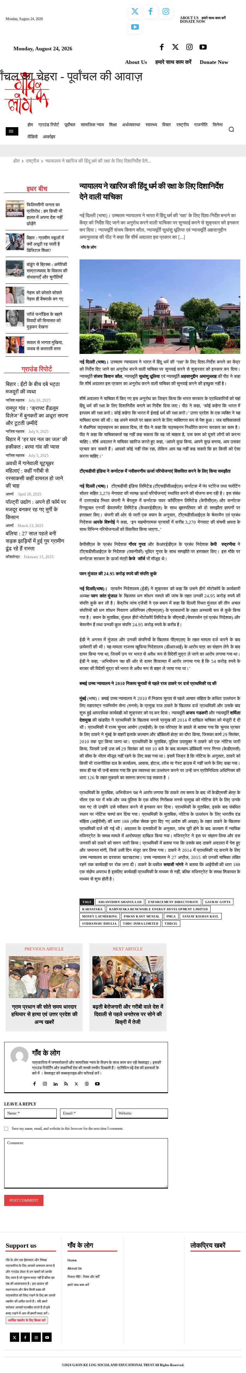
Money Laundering (99, 916)
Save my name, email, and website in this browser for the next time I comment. (67, 1128)
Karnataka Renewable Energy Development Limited (158, 909)
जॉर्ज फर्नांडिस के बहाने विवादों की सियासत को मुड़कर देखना (44, 320)
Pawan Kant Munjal (142, 916)
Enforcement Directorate (173, 902)
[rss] (66, 1082)
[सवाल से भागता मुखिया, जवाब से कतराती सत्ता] (15, 345)
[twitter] (76, 1082)
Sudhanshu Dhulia (99, 923)
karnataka (92, 909)
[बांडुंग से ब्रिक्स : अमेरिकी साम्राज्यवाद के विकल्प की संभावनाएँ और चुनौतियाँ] (15, 268)
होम (17, 160)
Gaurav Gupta (218, 902)
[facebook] (34, 1082)
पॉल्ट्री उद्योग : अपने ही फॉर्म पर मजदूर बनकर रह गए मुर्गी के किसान (36, 509)
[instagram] (45, 1082)
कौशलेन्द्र (13, 557)
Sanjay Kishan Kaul (200, 916)
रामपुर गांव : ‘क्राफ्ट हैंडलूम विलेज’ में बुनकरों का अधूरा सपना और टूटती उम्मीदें (37, 415)
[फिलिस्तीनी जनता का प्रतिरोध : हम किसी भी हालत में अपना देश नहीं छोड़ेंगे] (15, 208)
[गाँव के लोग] (19, 1067)
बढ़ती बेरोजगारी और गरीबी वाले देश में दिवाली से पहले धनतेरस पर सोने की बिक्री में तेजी (128, 1014)
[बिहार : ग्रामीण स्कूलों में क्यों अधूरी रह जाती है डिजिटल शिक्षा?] (15, 241)
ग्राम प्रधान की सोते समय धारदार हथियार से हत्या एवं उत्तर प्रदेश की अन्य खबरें (44, 1014)
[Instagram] (36, 1337)
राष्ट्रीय (32, 160)
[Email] (234, 247)
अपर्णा (10, 494)
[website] (87, 1082)
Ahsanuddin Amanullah (120, 902)
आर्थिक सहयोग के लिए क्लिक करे (27, 1320)
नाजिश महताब (15, 400)
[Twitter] (207, 247)
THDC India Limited (140, 923)
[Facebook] (193, 247)
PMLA (171, 916)
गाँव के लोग (88, 247)
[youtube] (97, 1082)
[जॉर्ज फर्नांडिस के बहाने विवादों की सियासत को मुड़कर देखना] (15, 318)
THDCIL (171, 923)
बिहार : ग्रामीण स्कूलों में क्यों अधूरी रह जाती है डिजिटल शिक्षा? (45, 244)
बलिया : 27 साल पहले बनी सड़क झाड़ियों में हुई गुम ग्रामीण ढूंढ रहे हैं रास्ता (35, 541)
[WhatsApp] (220, 247)
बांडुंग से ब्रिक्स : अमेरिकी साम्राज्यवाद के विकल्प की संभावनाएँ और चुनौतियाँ (47, 271)
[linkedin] (55, 1082)
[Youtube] (47, 1337)
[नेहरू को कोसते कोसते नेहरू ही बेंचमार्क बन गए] (15, 295)
